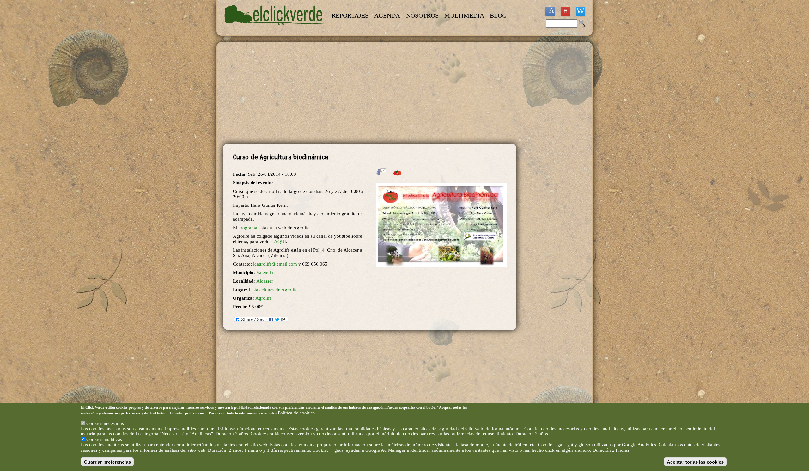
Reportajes (350, 15)
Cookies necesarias (105, 423)
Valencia (264, 272)
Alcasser (264, 281)
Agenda (387, 15)
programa (247, 227)
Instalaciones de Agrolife (273, 289)
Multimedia (464, 15)
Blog (498, 15)
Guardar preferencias (107, 462)
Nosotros (422, 15)
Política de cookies (296, 412)
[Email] (580, 11)
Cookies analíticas (104, 439)
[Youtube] (565, 11)
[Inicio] (274, 29)
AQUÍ (280, 241)
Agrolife (263, 298)
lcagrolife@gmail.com (275, 263)
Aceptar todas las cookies (695, 462)
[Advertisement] (369, 93)
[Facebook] (550, 11)
